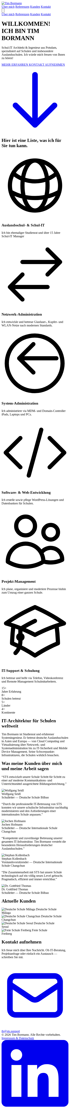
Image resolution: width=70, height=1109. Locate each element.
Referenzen (22, 6)
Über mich (8, 6)
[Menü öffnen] (3, 11)
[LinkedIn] (35, 1105)
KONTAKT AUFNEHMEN (47, 64)
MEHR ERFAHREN (15, 64)
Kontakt (46, 6)
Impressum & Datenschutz (18, 1038)
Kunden (35, 6)
